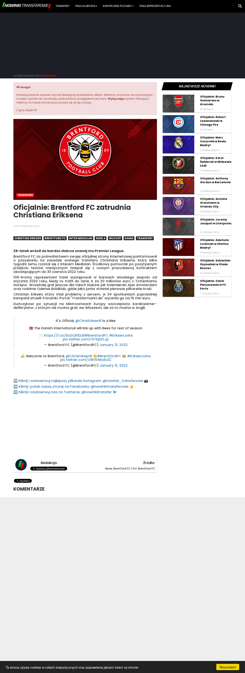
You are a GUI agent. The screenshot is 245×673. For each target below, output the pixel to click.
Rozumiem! (228, 667)
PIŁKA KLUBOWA (85, 6)
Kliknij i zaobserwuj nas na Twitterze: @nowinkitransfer (65, 392)
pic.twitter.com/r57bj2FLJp (86, 339)
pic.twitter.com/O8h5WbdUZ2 (85, 359)
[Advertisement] (122, 42)
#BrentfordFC (96, 335)
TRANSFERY (63, 6)
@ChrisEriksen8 (88, 320)
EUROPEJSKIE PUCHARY (117, 6)
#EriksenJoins (121, 335)
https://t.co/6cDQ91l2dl (64, 335)
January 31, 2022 (114, 345)
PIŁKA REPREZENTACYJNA (155, 6)
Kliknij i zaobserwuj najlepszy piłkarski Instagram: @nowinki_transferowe (81, 380)
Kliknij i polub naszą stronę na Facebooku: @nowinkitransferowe (73, 386)
